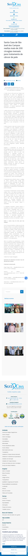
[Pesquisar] (21, 291)
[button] (3, 35)
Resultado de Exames (14, 12)
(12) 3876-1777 (14, 19)
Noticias (19, 80)
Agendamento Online (14, 16)
